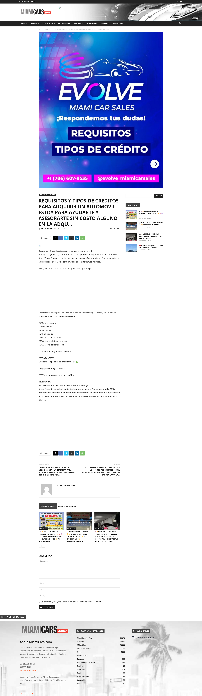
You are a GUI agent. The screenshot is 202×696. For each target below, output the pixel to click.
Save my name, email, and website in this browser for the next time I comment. (71, 602)
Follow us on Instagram (12, 617)
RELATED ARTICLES (48, 506)
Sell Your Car (64, 23)
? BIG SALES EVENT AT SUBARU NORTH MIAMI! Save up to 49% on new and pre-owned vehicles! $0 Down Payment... (50, 536)
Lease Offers (91, 23)
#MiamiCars (118, 23)
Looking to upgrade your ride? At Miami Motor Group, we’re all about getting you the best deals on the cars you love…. (106, 536)
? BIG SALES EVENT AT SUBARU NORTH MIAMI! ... (149, 213)
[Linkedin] (77, 238)
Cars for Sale (48, 23)
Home (41, 29)
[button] (180, 24)
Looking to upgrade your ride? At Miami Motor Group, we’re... (150, 236)
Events (34, 23)
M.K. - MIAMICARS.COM (48, 229)
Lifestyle (52, 195)
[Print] (71, 238)
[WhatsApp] (82, 238)
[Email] (55, 238)
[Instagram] (27, 693)
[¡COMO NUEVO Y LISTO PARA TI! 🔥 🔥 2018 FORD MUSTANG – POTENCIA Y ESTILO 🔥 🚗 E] (79, 521)
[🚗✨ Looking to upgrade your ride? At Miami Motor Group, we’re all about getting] (107, 521)
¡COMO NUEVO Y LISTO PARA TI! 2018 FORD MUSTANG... (151, 224)
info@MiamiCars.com (29, 670)
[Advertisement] (79, 290)
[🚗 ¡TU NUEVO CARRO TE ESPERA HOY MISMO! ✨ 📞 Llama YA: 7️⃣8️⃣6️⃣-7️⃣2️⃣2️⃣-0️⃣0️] (131, 248)
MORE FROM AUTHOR (67, 506)
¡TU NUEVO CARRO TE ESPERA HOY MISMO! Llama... (151, 246)
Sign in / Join (24, 2)
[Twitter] (181, 2)
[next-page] (43, 546)
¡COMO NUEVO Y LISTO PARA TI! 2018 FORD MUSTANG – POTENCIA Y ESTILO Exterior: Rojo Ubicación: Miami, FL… (78, 536)
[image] (45, 629)
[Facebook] (177, 2)
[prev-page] (40, 546)
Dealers (77, 23)
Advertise (105, 23)
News (33, 2)
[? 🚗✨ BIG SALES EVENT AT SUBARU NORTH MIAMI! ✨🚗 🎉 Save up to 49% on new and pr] (51, 521)
